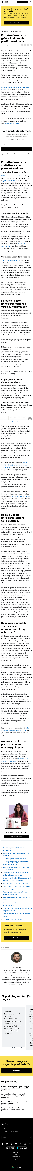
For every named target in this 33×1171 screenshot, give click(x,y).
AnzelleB (7, 1011)
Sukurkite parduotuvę (16, 23)
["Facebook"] (22, 45)
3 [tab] (16, 1047)
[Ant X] (28, 45)
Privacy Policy (16, 1152)
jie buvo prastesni (9, 181)
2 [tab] (14, 1047)
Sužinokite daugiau (16, 836)
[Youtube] (30, 1144)
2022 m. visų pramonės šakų (11, 260)
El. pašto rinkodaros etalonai (12, 919)
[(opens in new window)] (10, 1147)
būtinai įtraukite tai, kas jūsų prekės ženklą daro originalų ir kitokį (14, 465)
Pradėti (23, 2)
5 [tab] (21, 1047)
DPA (16, 1154)
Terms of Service (15, 1156)
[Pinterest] (12, 1144)
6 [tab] (23, 1047)
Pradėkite (16, 938)
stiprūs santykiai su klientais (21, 496)
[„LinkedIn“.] (25, 45)
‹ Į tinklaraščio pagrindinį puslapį (11, 31)
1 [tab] (12, 1047)
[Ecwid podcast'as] (7, 1144)
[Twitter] (21, 1144)
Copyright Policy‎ (16, 1159)
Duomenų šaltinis (16, 421)
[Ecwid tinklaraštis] (3, 1144)
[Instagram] (25, 1144)
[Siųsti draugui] (31, 45)
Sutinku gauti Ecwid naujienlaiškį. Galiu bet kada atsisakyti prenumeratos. (16, 154)
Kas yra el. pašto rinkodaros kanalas (15, 859)
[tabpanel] (13, 1027)
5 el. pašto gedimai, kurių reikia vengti (15, 883)
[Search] (30, 1137)
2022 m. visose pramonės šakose (12, 176)
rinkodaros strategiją (12, 123)
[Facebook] (16, 1144)
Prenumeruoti (16, 149)
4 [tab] (19, 1047)
